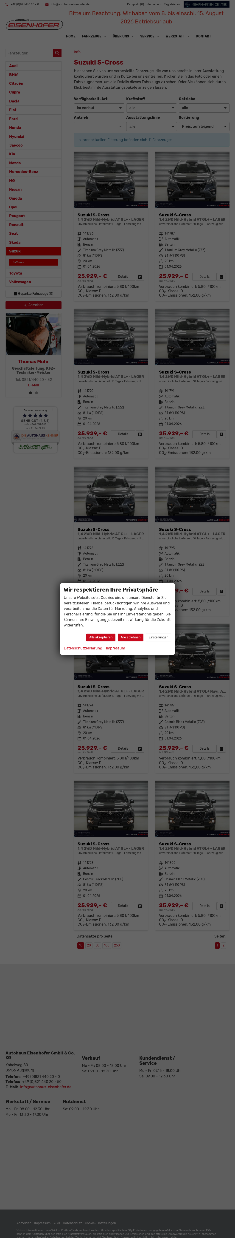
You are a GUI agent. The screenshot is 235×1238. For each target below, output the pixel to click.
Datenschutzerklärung (83, 648)
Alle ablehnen (130, 637)
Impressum (115, 648)
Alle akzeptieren (100, 637)
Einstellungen (158, 637)
